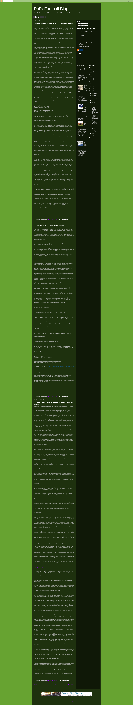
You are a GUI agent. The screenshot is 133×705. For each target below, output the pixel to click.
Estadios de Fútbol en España (85, 39)
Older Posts (71, 684)
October (93, 97)
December (94, 93)
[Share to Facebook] (66, 219)
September (94, 98)
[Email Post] (60, 219)
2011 (91, 135)
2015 (91, 86)
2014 (91, 88)
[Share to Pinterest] (67, 219)
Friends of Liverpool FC (84, 37)
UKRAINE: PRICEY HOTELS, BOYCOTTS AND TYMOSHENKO (54, 23)
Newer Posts (37, 684)
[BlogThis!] (63, 219)
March (93, 130)
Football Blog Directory (84, 46)
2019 (91, 79)
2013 (91, 90)
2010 (91, 137)
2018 (91, 81)
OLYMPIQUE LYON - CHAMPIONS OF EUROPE (49, 225)
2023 (91, 72)
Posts (80, 23)
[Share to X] (65, 219)
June (93, 104)
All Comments (82, 25)
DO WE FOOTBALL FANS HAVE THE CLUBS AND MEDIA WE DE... (94, 123)
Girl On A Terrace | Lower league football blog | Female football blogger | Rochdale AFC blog (88, 43)
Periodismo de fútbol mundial (85, 31)
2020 (91, 78)
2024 (91, 71)
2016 (91, 85)
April (93, 128)
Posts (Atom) (42, 687)
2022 (91, 74)
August (93, 100)
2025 (91, 69)
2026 (91, 67)
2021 (91, 76)
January (93, 133)
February (93, 131)
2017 (91, 83)
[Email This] (62, 219)
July (93, 102)
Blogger (71, 701)
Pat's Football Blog (51, 8)
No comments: (55, 219)
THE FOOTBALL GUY (83, 35)
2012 (91, 92)
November (94, 95)
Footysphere (81, 33)
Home (54, 684)
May (93, 105)
